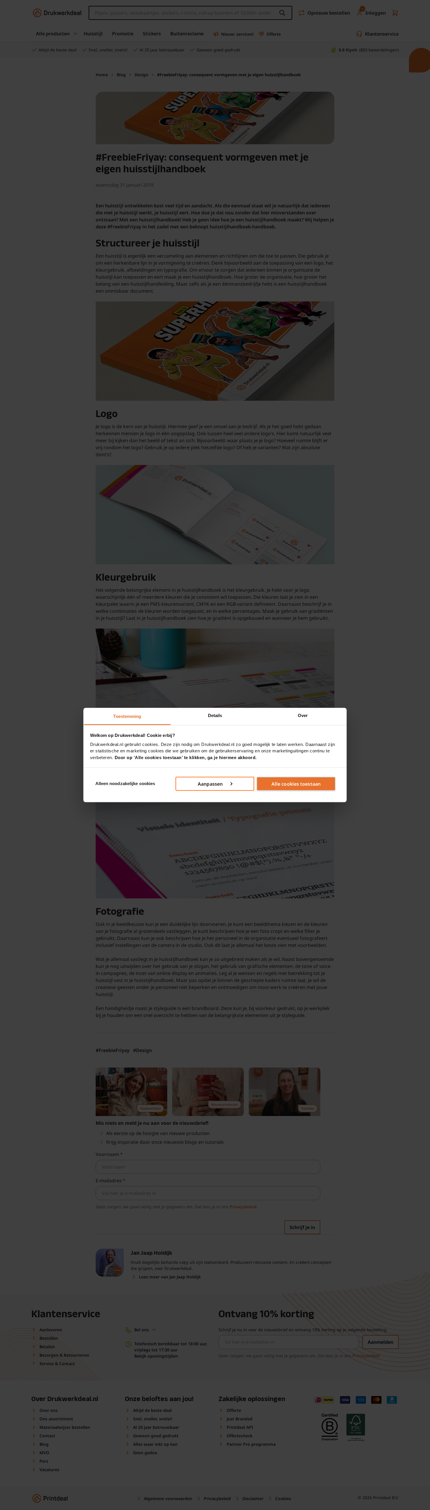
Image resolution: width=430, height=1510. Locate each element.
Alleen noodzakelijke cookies (125, 783)
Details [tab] (215, 715)
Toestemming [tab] (127, 716)
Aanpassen (210, 783)
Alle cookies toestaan (296, 783)
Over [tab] (303, 715)
